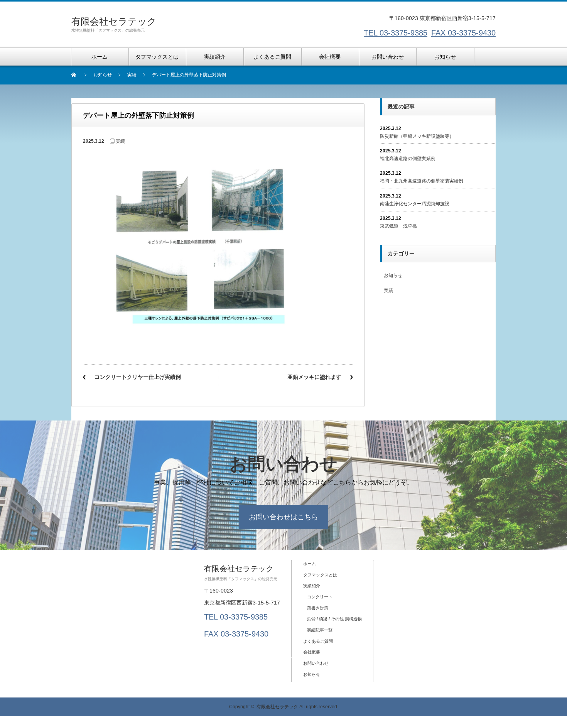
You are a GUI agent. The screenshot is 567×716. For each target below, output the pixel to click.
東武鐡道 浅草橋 (398, 226)
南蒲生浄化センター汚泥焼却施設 (414, 203)
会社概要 (311, 652)
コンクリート (319, 596)
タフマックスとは (320, 574)
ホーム (309, 563)
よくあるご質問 (318, 641)
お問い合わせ (316, 663)
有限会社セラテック (114, 21)
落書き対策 (317, 608)
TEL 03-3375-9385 (395, 33)
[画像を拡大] (343, 161)
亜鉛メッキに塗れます (314, 377)
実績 (120, 141)
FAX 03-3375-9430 (463, 33)
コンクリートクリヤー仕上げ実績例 (137, 377)
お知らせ (393, 275)
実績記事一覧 (319, 630)
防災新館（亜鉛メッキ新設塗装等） (417, 136)
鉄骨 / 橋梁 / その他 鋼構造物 (334, 618)
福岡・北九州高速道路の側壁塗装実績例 (421, 181)
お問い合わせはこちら (283, 517)
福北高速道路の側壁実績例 (407, 158)
